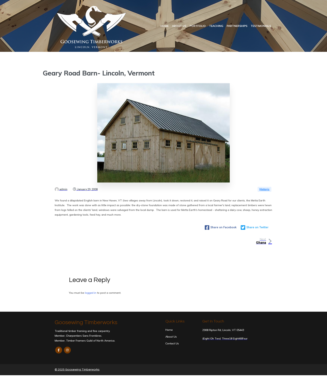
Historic (264, 189)
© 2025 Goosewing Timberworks (77, 369)
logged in (90, 292)
